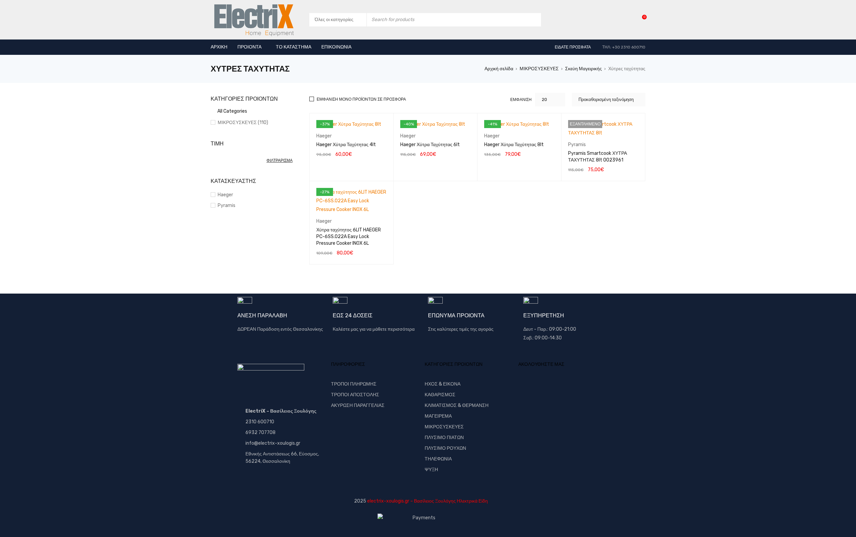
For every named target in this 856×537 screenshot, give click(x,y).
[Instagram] (591, 389)
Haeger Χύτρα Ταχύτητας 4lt (346, 144)
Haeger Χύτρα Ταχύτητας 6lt (430, 144)
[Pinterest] (570, 389)
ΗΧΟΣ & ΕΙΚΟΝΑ (442, 384)
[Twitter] (548, 389)
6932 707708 (260, 432)
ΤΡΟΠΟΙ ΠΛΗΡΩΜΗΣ (354, 384)
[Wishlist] (641, 19)
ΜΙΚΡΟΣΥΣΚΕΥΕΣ (539, 69)
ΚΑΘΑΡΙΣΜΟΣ (440, 395)
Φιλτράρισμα (279, 160)
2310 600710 (259, 422)
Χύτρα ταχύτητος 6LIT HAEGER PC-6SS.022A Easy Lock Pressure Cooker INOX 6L (348, 236)
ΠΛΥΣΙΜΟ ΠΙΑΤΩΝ (444, 437)
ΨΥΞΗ (431, 469)
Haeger (225, 195)
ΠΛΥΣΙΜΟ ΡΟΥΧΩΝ (445, 448)
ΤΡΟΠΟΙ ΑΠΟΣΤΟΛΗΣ (355, 395)
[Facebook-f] (526, 389)
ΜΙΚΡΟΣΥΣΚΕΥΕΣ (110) (243, 122)
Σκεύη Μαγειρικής (583, 69)
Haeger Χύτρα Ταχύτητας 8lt (514, 144)
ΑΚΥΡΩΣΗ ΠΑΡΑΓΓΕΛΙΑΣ (358, 405)
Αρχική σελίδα (499, 69)
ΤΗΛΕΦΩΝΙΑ (438, 459)
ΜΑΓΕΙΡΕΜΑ (438, 416)
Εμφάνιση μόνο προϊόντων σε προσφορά (361, 99)
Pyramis (226, 205)
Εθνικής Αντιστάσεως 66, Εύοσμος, (282, 454)
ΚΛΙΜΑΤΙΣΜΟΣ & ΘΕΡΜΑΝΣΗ (457, 405)
